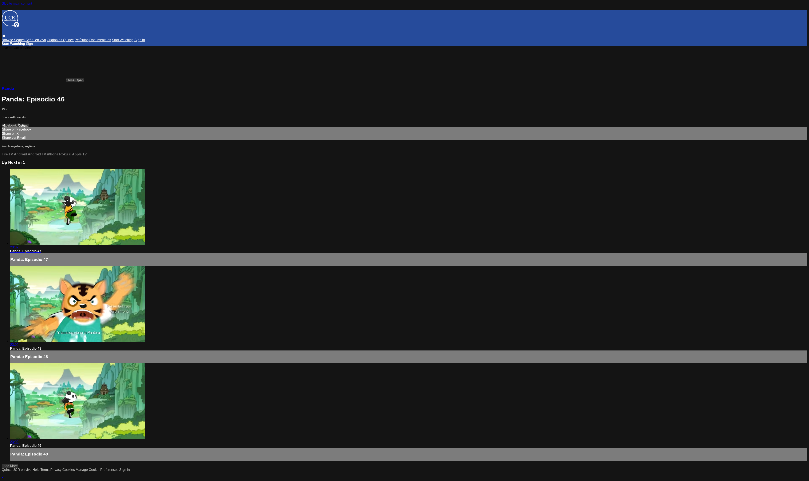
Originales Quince (60, 40)
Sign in (139, 40)
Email (25, 125)
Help (36, 470)
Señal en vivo (35, 40)
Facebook (9, 125)
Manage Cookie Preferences (97, 470)
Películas (81, 40)
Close (70, 80)
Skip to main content (17, 3)
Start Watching (123, 40)
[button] (4, 36)
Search (19, 40)
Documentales (100, 40)
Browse (8, 40)
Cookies (69, 470)
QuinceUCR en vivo (17, 470)
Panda (8, 88)
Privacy (56, 470)
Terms (45, 470)
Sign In (31, 44)
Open (79, 80)
